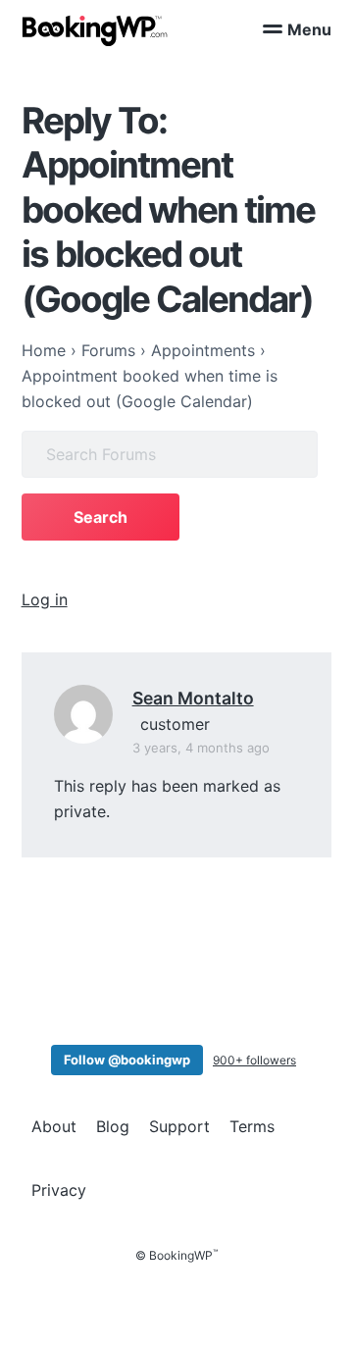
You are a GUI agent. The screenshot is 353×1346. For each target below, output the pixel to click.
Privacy (58, 1190)
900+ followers (254, 1060)
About (53, 1126)
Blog (112, 1126)
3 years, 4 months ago (201, 747)
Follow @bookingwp (127, 1059)
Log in (45, 599)
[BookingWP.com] (95, 31)
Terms (252, 1126)
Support (179, 1126)
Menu (309, 29)
